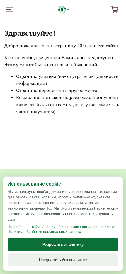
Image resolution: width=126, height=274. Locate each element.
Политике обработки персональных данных (45, 232)
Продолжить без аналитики (63, 260)
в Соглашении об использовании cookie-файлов (72, 227)
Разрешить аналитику (63, 244)
